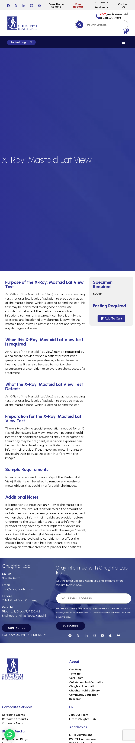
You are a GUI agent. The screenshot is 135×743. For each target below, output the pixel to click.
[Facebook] (8, 5)
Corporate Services (101, 5)
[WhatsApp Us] (9, 734)
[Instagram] (31, 5)
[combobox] (101, 24)
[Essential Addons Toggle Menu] (123, 42)
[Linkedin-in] (24, 5)
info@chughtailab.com (18, 589)
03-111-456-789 (110, 18)
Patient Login (19, 42)
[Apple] (110, 635)
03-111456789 (11, 578)
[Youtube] (39, 5)
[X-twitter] (16, 5)
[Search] (79, 24)
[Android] (118, 635)
